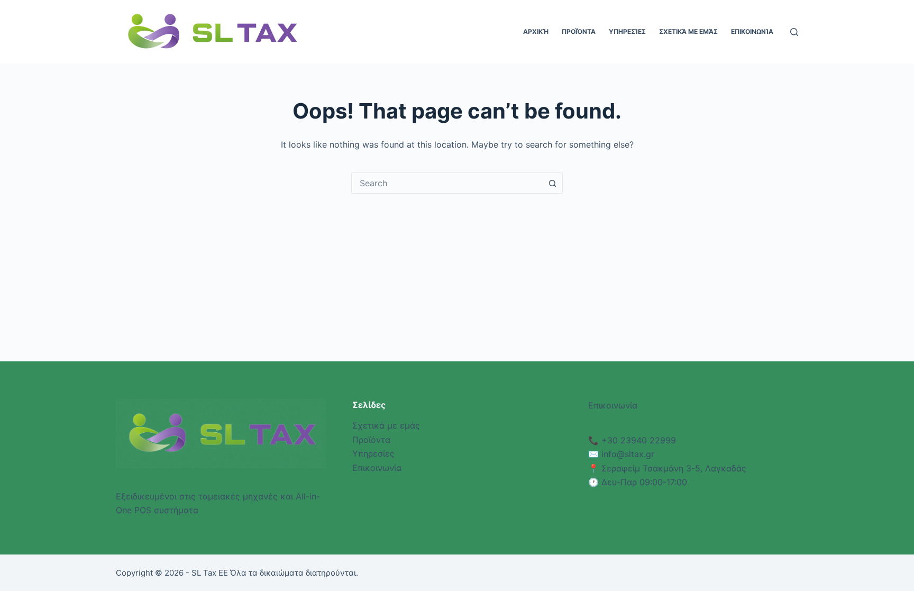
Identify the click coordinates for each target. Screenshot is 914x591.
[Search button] (552, 183)
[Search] (794, 32)
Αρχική (536, 31)
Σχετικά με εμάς (688, 31)
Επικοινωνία (752, 31)
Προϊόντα (579, 31)
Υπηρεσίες (627, 31)
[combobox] (447, 183)
